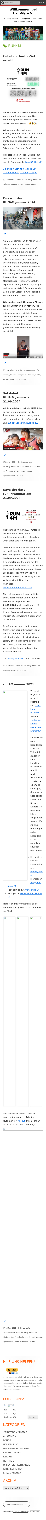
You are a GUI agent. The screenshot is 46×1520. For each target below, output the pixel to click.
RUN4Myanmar (31, 180)
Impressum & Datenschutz (16, 1504)
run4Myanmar (30, 184)
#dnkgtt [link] (33, 172)
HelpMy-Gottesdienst (17, 1448)
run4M (21, 184)
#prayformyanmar (15, 1432)
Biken (32, 467)
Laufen (10, 471)
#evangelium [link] (29, 169)
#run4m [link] (24, 172)
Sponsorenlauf (9, 476)
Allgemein (9, 1436)
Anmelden (34, 1512)
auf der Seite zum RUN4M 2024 (24, 423)
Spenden (7, 1386)
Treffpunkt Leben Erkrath (24, 1342)
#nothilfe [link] (17, 169)
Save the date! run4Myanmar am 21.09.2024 (17, 493)
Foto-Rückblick (34, 162)
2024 (5, 670)
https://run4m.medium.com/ (17, 587)
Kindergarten (25, 462)
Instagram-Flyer (16, 658)
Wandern (19, 476)
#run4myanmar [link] (11, 172)
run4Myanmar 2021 (18, 684)
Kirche (7, 1456)
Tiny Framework (20, 1512)
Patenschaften (12, 1469)
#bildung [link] (7, 169)
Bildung (6, 375)
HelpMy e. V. (10, 1444)
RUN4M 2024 (8, 379)
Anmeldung (32, 890)
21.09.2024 (24, 467)
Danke (13, 375)
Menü (41, 2)
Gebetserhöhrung (10, 184)
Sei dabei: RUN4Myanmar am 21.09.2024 (17, 397)
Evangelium (22, 375)
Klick (21, 1121)
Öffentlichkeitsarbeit (11, 1332)
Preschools (19, 1337)
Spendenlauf (8, 1342)
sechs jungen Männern (36, 709)
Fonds (7, 1440)
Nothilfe (31, 375)
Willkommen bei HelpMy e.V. (23, 11)
